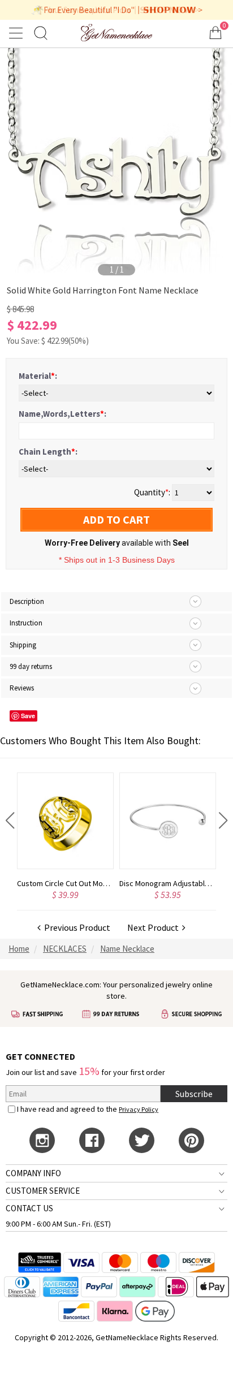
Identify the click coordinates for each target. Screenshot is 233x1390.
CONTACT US (29, 1208)
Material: (38, 375)
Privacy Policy (138, 1109)
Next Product (154, 927)
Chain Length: (48, 451)
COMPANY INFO (33, 1173)
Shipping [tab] (23, 645)
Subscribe (194, 1093)
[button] (10, 820)
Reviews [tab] (22, 688)
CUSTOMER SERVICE (43, 1190)
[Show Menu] (17, 32)
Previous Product (75, 927)
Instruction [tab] (26, 623)
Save (28, 715)
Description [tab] (27, 601)
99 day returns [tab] (31, 666)
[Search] (40, 32)
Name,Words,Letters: (62, 413)
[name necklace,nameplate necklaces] (117, 32)
